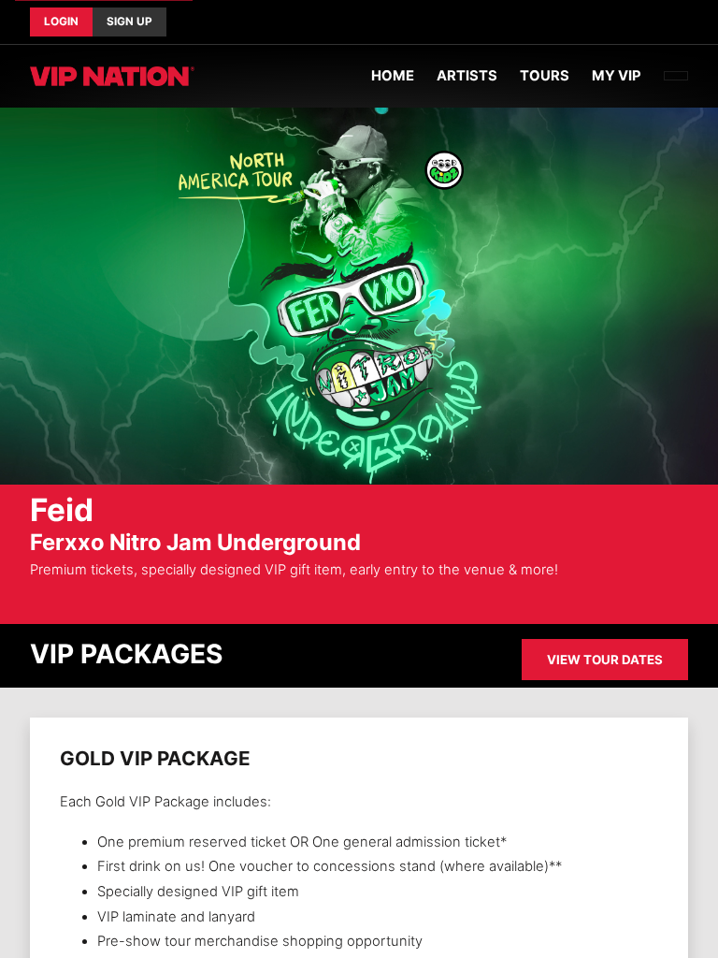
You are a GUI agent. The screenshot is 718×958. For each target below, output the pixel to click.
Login (61, 21)
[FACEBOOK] (658, 22)
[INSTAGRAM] (688, 22)
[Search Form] (676, 75)
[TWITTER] (673, 22)
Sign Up (129, 21)
